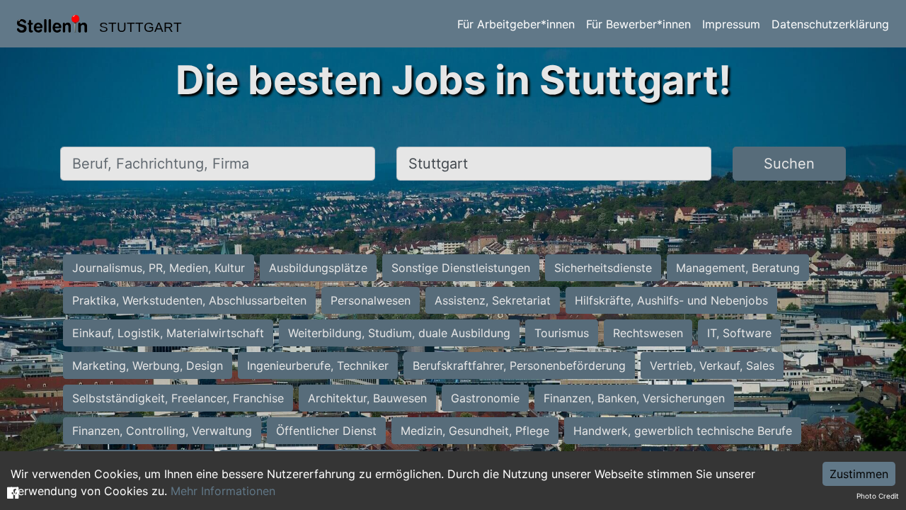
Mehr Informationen (223, 491)
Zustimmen (859, 474)
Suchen (789, 163)
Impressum (731, 24)
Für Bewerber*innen (638, 24)
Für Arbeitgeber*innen (516, 24)
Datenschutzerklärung (830, 24)
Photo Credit (877, 496)
